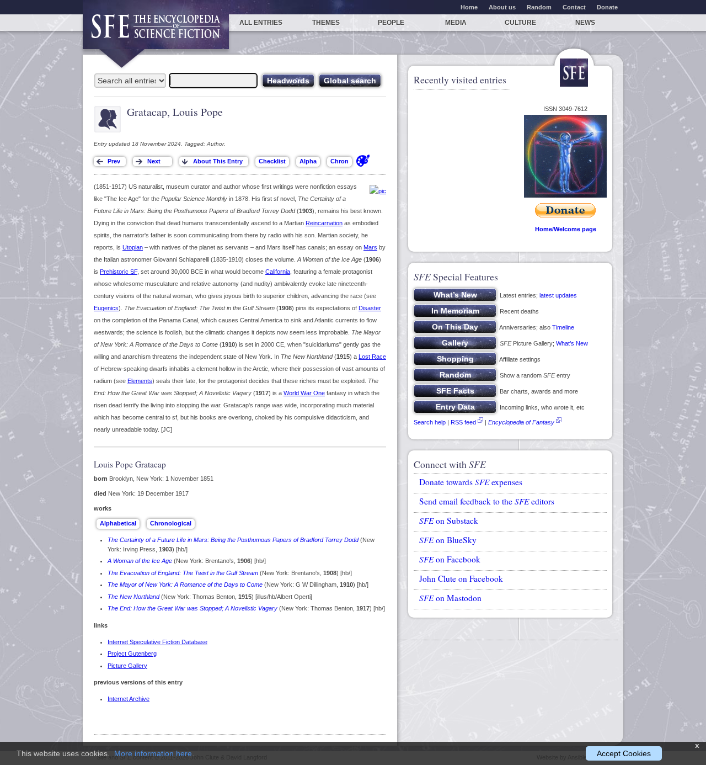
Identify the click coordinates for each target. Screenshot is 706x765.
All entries (260, 22)
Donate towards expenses (470, 481)
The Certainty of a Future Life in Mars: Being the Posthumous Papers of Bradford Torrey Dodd (233, 539)
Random (539, 7)
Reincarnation (324, 223)
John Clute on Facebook (461, 578)
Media (456, 22)
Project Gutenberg (132, 653)
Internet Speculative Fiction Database (157, 642)
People (391, 22)
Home (469, 7)
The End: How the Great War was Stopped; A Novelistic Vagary (192, 608)
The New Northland (133, 596)
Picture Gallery (127, 665)
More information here (153, 753)
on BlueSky (448, 539)
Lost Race (372, 356)
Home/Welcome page (565, 229)
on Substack (448, 520)
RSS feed (463, 422)
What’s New (572, 343)
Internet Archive (128, 698)
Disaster (370, 308)
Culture (520, 22)
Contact (574, 7)
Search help (430, 422)
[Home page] (156, 31)
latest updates (558, 295)
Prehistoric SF (118, 271)
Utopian (132, 247)
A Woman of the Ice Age (140, 560)
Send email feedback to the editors (486, 501)
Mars (370, 247)
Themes (326, 22)
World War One (304, 393)
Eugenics (106, 308)
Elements (139, 381)
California (277, 271)
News (585, 22)
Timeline (563, 327)
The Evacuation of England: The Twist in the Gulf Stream (183, 573)
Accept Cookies (624, 753)
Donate (607, 7)
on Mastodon (450, 597)
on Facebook (449, 559)
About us (502, 7)
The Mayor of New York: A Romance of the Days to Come (185, 584)
